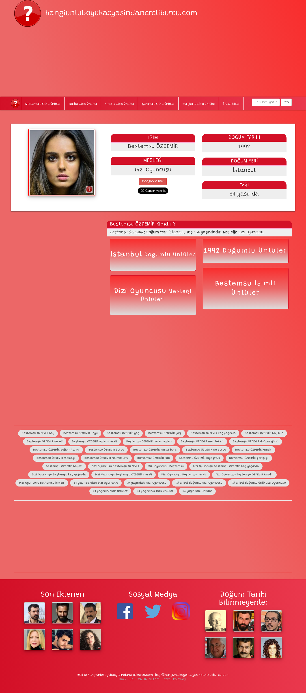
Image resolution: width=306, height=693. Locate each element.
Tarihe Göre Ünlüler (83, 104)
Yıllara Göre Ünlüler (119, 104)
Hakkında (126, 679)
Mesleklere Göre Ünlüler (43, 104)
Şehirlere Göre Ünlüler (158, 104)
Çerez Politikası (175, 679)
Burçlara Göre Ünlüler (199, 104)
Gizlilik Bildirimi (149, 679)
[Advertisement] (153, 58)
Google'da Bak (153, 181)
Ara (286, 102)
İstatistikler (231, 104)
